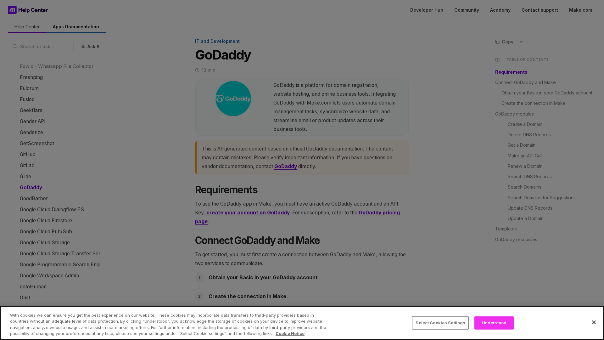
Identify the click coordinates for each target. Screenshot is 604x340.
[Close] (594, 322)
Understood (494, 322)
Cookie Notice (290, 333)
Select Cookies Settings (440, 322)
